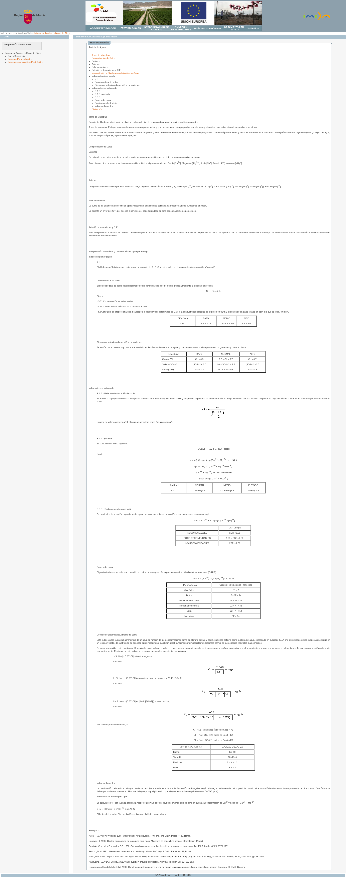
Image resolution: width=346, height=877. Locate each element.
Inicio (2, 33)
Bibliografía (97, 109)
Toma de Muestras (101, 55)
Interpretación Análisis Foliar (17, 44)
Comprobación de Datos (103, 58)
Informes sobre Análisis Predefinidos (25, 62)
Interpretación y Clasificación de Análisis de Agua (115, 73)
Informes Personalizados (20, 59)
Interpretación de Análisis (19, 33)
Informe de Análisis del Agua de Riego (52, 33)
